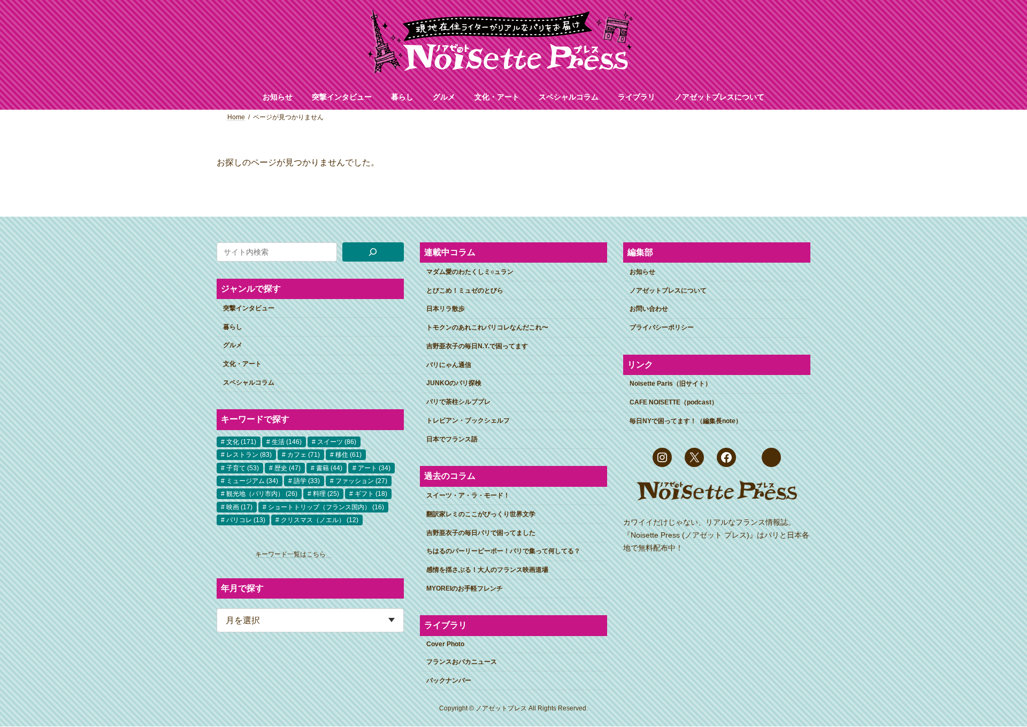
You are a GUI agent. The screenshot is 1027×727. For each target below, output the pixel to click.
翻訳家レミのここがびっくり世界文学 (480, 514)
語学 (307, 481)
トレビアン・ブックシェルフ (468, 420)
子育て (242, 468)
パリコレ (245, 520)
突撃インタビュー (248, 308)
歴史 (287, 468)
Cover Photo (445, 644)
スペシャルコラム (248, 382)
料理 (326, 494)
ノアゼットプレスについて (668, 290)
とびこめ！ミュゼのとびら (464, 290)
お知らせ (642, 272)
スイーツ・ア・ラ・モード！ (468, 495)
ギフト (371, 494)
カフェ (303, 455)
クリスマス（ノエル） (319, 520)
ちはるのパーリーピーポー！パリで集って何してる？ (503, 551)
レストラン (249, 455)
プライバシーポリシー (662, 328)
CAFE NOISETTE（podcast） (674, 403)
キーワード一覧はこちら (293, 554)
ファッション (361, 481)
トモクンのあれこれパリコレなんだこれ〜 (487, 328)
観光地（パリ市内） (261, 494)
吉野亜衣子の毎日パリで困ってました (480, 533)
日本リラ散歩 (445, 309)
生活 (287, 442)
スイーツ (336, 442)
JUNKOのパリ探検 (453, 383)
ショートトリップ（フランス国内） (326, 507)
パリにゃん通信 (448, 365)
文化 (241, 442)
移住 (348, 455)
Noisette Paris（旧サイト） (670, 384)
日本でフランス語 (452, 439)
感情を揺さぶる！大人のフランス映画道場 (487, 570)
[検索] (373, 252)
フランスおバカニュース (461, 661)
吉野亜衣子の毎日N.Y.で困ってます (477, 346)
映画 (239, 507)
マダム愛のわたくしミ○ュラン (470, 272)
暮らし (232, 327)
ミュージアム (252, 481)
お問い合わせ (649, 309)
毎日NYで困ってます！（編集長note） (686, 421)
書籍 (329, 468)
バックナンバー (448, 680)
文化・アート (242, 364)
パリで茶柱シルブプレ (458, 402)
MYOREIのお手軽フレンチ (464, 588)
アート (374, 468)
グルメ (232, 345)
